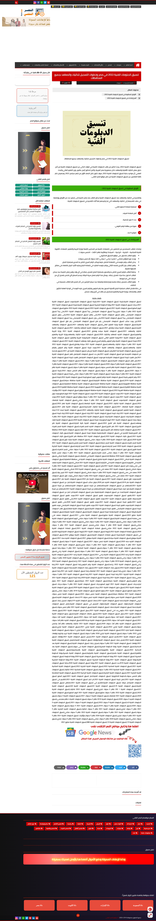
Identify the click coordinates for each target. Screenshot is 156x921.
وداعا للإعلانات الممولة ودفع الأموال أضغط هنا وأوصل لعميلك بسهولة (88, 859)
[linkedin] (33, 918)
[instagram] (34, 2)
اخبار (139, 823)
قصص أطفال (79, 828)
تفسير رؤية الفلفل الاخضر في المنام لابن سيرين (28, 242)
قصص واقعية (50, 828)
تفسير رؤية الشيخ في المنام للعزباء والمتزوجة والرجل (28, 227)
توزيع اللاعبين (41, 191)
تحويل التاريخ (41, 195)
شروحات (119, 83)
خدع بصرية (147, 828)
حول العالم (31, 823)
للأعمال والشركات (58, 65)
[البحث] (16, 2)
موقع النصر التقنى (111, 918)
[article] (75, 780)
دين (137, 828)
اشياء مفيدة (85, 65)
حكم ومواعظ (44, 823)
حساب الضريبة (23, 191)
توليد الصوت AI (81, 6)
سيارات (119, 828)
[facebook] (38, 2)
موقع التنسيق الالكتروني (109, 255)
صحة (98, 828)
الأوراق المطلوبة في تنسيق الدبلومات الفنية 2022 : (120, 94)
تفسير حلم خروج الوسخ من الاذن (29, 271)
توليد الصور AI (68, 6)
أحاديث (148, 823)
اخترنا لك (129, 823)
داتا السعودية (138, 905)
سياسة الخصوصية (124, 6)
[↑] (78, 915)
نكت (134, 833)
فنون (90, 828)
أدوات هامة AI (93, 6)
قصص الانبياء (65, 828)
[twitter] (45, 2)
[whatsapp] (41, 2)
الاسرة (89, 823)
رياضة (128, 828)
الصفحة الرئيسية (135, 6)
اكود (107, 823)
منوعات (118, 65)
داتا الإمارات (105, 905)
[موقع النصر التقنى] (32, 12)
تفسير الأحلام (58, 823)
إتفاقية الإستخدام (111, 6)
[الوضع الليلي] (150, 909)
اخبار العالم (129, 65)
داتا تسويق (41, 185)
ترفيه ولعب (26, 65)
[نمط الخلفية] (150, 915)
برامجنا (69, 823)
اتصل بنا (102, 6)
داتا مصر (39, 905)
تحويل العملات (23, 195)
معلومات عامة (145, 833)
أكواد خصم (118, 823)
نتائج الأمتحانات (98, 65)
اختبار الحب (41, 188)
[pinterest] (30, 918)
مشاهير (38, 828)
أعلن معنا (56, 6)
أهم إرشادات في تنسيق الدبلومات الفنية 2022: (121, 98)
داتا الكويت (72, 905)
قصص (110, 65)
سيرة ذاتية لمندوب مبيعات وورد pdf (28, 256)
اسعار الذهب (24, 185)
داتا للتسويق (73, 65)
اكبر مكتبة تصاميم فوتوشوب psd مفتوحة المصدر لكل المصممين (29, 210)
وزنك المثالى (24, 188)
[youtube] (48, 2)
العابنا (79, 823)
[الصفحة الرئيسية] (137, 65)
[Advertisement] (78, 46)
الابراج (98, 823)
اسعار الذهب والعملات (41, 65)
